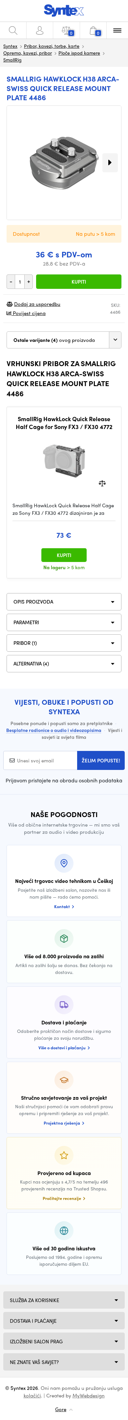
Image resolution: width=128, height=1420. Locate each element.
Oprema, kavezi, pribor (27, 52)
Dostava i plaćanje (33, 1320)
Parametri (26, 622)
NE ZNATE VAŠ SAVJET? (34, 1362)
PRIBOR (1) (25, 642)
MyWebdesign (89, 1395)
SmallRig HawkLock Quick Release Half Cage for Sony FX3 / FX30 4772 (64, 422)
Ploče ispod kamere (79, 52)
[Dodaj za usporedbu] (102, 483)
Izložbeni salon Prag (36, 1341)
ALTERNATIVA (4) (31, 663)
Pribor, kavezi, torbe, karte (51, 46)
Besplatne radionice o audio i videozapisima (53, 730)
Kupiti (79, 281)
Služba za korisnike (34, 1300)
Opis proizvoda (33, 601)
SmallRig (12, 59)
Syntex (10, 46)
